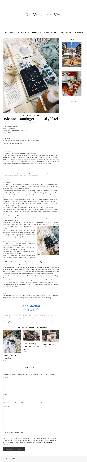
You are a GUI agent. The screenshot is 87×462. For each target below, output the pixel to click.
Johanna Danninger (17, 318)
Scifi (50, 318)
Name (5, 377)
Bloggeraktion (50, 32)
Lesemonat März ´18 (49, 344)
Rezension (9, 32)
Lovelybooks (28, 318)
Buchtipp (35, 315)
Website (5, 394)
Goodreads (7, 318)
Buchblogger (17, 315)
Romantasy (43, 318)
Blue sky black (8, 315)
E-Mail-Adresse (8, 386)
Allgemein (27, 115)
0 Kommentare (55, 322)
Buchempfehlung (27, 315)
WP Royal (14, 459)
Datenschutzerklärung (47, 442)
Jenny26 (8, 322)
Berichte (35, 32)
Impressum (78, 32)
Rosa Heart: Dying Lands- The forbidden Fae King (31, 346)
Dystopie (52, 315)
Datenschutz (66, 32)
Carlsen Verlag (43, 315)
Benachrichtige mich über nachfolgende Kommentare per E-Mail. (23, 403)
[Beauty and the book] (43, 15)
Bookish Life (22, 32)
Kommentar (6, 406)
